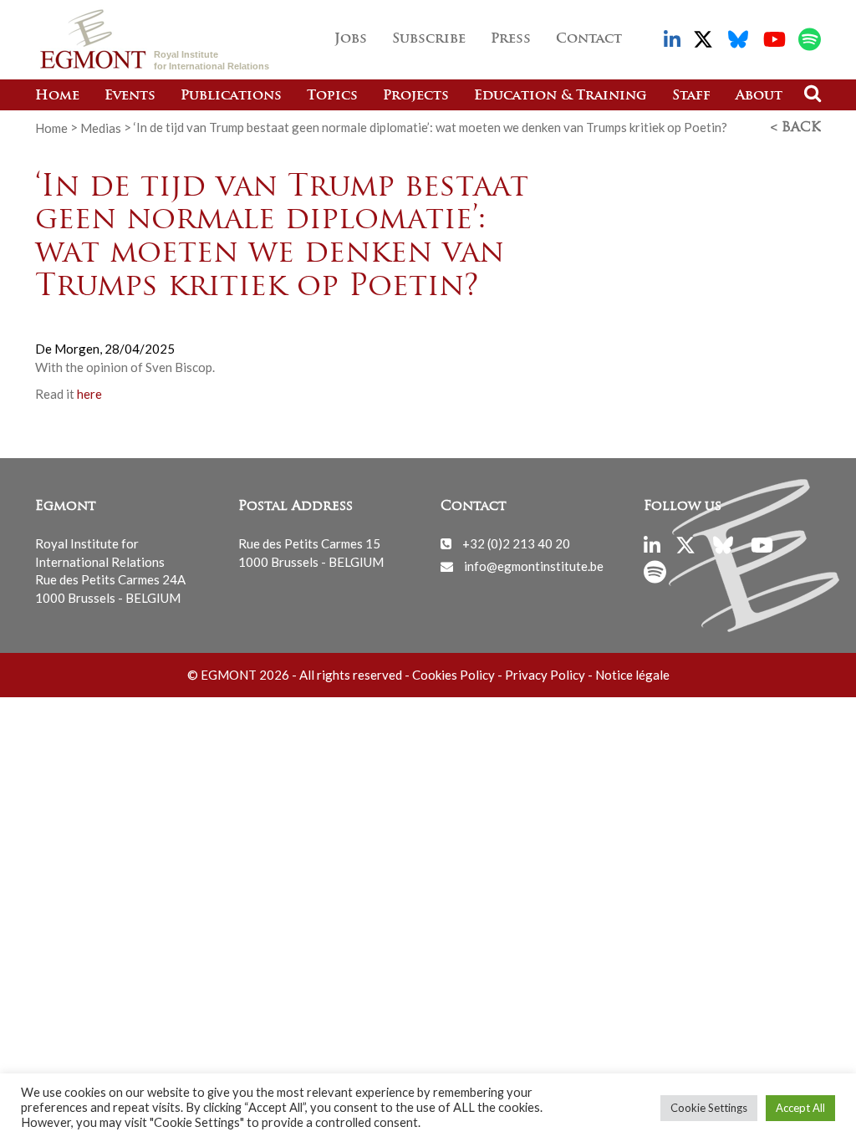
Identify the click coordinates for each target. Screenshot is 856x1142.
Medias (100, 127)
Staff (691, 96)
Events (129, 96)
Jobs (350, 39)
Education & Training (560, 96)
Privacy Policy (545, 674)
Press (511, 39)
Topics (332, 96)
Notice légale (632, 674)
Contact (589, 39)
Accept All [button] (800, 1107)
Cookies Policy (453, 674)
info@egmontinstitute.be (534, 566)
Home (57, 96)
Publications (231, 96)
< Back (796, 128)
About (759, 96)
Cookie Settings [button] (708, 1107)
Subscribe (429, 39)
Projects (416, 96)
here (89, 393)
